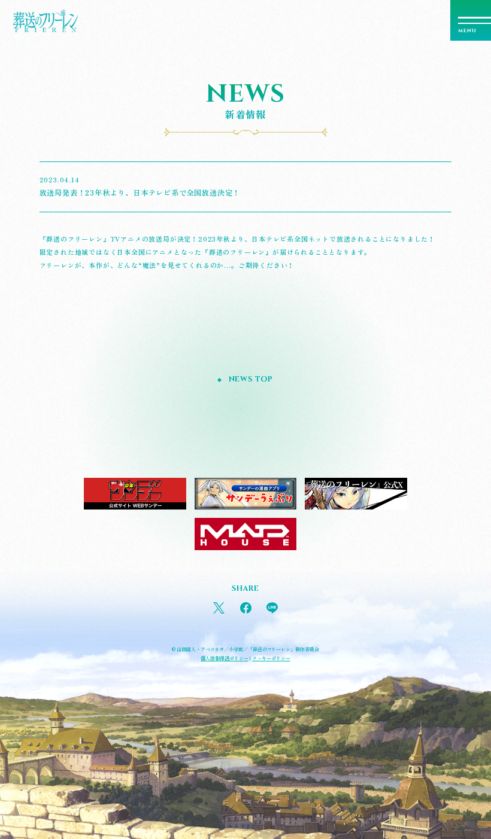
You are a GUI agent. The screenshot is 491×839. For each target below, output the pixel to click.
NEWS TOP (251, 379)
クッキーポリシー (271, 657)
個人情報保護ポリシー (224, 657)
